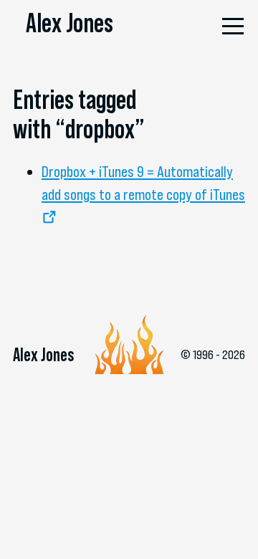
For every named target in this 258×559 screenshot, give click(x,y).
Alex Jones (69, 23)
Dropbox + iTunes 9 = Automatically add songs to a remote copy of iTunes (143, 183)
